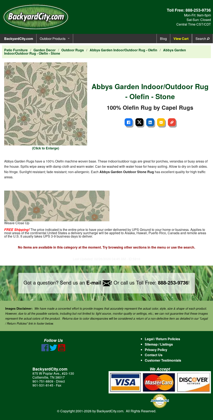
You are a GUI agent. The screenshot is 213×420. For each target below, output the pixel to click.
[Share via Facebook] (129, 122)
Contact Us (153, 354)
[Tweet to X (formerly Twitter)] (139, 122)
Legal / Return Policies (162, 338)
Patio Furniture (16, 50)
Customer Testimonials (163, 360)
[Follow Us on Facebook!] (45, 350)
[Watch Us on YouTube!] (61, 350)
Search (201, 38)
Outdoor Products (53, 38)
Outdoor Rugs (72, 50)
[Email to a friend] (161, 122)
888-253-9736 (198, 10)
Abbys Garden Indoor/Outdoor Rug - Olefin (123, 50)
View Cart (180, 38)
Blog (163, 38)
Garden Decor (44, 50)
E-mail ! (99, 282)
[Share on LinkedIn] (150, 122)
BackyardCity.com (18, 38)
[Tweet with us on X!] (53, 350)
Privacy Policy (156, 349)
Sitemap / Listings (159, 344)
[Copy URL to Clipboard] (172, 122)
